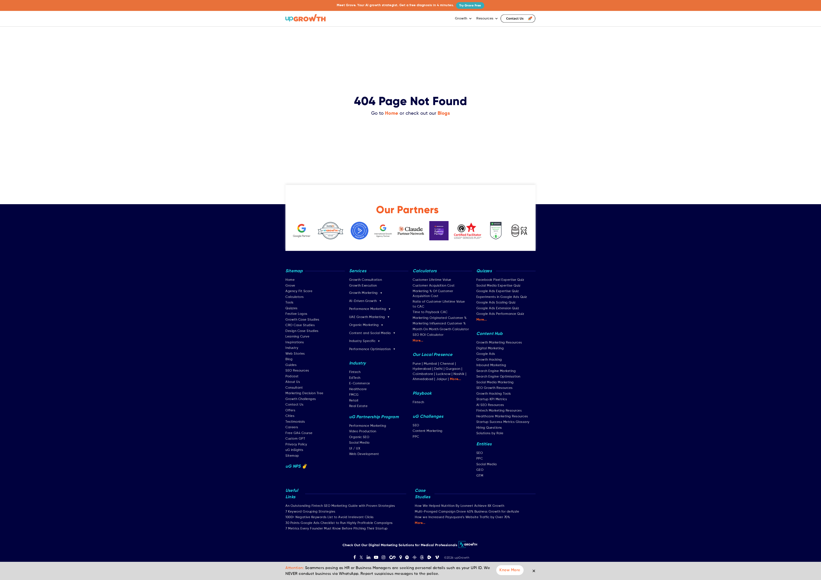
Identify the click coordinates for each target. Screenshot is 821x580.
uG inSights (294, 450)
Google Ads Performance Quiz (500, 313)
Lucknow (443, 374)
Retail (353, 400)
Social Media (359, 442)
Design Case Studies (302, 331)
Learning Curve (297, 336)
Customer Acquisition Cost (434, 285)
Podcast (292, 376)
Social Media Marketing (495, 382)
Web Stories (295, 353)
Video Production (362, 431)
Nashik (459, 374)
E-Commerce (359, 383)
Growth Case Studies (302, 319)
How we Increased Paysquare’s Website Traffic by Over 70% (462, 517)
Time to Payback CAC (430, 312)
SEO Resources (297, 370)
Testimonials (295, 421)
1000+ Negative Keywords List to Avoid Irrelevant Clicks (329, 517)
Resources (484, 18)
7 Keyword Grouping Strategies (310, 511)
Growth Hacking (489, 359)
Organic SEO (359, 437)
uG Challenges (428, 417)
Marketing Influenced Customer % (439, 323)
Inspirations (294, 342)
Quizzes (291, 308)
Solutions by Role (490, 433)
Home (391, 113)
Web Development (364, 454)
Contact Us (518, 18)
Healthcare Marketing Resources (502, 416)
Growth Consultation (365, 279)
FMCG (354, 394)
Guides (291, 365)
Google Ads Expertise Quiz (497, 291)
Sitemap (292, 455)
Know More (509, 570)
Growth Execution (363, 285)
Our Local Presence (433, 355)
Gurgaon (453, 369)
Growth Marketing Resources (499, 342)
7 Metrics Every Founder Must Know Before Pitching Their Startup (336, 528)
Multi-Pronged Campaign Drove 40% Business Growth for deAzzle (467, 511)
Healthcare (358, 389)
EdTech (354, 377)
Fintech (355, 372)
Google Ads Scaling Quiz (496, 302)
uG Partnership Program (374, 417)
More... (418, 340)
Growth (461, 18)
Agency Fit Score (298, 291)
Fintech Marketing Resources (499, 410)
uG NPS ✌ (296, 466)
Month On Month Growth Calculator (441, 329)
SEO (416, 425)
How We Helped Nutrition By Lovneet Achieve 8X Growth (459, 505)
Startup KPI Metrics (491, 399)
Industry (291, 347)
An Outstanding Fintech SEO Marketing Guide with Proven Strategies (340, 505)
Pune (417, 364)
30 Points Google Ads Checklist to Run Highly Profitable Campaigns (339, 523)
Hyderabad (422, 369)
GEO (480, 469)
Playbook (422, 393)
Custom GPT (295, 438)
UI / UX (354, 448)
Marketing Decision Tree (304, 393)
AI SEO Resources (490, 405)
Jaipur (441, 379)
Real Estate (358, 406)
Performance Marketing (367, 425)
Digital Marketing (490, 348)
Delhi (438, 369)
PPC (416, 436)
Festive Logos (296, 313)
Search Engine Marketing (496, 371)
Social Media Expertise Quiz (498, 285)
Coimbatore (423, 374)
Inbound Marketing (491, 365)
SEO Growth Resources (494, 388)
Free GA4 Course (299, 433)
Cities (289, 416)
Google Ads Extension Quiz (497, 308)
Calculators (294, 297)
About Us (292, 382)
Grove (290, 285)
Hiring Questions (489, 427)
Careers (291, 427)
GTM (479, 475)
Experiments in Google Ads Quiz (501, 297)
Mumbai (430, 364)
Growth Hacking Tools (493, 393)
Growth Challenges (300, 399)
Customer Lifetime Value (432, 279)
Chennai (447, 364)
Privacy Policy (296, 444)
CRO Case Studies (300, 325)
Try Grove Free (470, 5)
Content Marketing (428, 431)
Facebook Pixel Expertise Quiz (500, 279)
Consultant (294, 387)
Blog (288, 359)
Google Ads (485, 353)
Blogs (444, 113)
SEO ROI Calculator (428, 334)
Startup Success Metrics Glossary (503, 422)
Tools (289, 302)
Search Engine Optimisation (498, 376)
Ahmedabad (423, 379)
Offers (290, 410)
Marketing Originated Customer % (440, 318)
